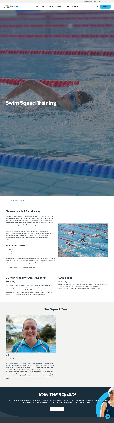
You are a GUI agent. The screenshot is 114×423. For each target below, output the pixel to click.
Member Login (88, 1)
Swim (16, 200)
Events (101, 1)
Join (67, 6)
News (95, 1)
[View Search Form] (98, 6)
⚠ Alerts (107, 1)
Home (10, 200)
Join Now (105, 6)
